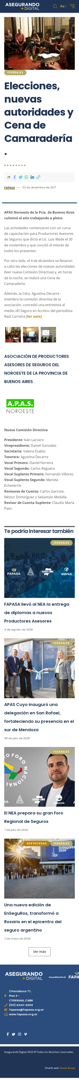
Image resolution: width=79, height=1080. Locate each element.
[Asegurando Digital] (22, 6)
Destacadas (37, 843)
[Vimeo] (25, 1034)
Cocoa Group (67, 1068)
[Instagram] (20, 1034)
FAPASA (9, 187)
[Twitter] (13, 1034)
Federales (15, 72)
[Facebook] (7, 1034)
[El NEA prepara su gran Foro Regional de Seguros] (39, 777)
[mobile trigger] (71, 6)
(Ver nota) (34, 316)
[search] (55, 6)
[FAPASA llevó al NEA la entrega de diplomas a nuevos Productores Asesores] (39, 568)
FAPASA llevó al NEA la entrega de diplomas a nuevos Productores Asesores (36, 612)
